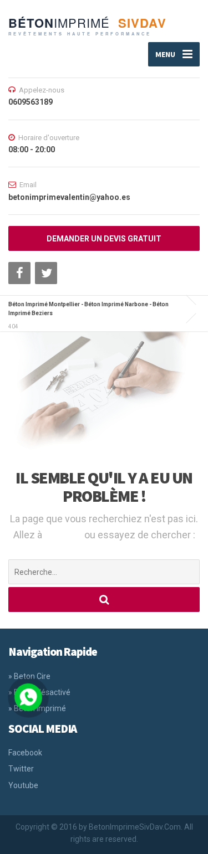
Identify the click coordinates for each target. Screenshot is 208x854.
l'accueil (64, 535)
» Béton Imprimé (37, 708)
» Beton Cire (29, 676)
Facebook (25, 752)
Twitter (21, 768)
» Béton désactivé (39, 692)
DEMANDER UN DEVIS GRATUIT (104, 238)
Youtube (23, 785)
